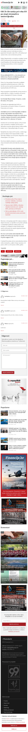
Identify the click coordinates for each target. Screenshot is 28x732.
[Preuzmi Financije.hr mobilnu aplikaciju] (19, 2)
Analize (3, 19)
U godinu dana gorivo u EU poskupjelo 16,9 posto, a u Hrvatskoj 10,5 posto (16, 284)
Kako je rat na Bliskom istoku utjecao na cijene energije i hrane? (18, 277)
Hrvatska (9, 251)
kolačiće (8, 718)
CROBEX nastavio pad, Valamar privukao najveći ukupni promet (17, 439)
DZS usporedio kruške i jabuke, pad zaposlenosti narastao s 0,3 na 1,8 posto (17, 271)
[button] (2, 24)
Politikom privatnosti (20, 722)
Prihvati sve (14, 725)
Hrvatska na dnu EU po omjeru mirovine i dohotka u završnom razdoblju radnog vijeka (13, 200)
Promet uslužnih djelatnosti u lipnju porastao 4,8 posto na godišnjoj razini (16, 264)
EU (2, 251)
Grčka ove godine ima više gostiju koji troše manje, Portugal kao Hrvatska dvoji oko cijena (18, 421)
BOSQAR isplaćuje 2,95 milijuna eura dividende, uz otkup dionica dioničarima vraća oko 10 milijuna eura (18, 430)
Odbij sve (14, 729)
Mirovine (17, 251)
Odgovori (2, 305)
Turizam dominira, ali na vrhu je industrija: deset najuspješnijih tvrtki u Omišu (17, 412)
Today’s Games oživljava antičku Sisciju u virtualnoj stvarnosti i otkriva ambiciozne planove (17, 447)
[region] (14, 723)
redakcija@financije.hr (12, 647)
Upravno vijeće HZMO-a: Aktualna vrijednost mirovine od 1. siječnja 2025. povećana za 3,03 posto (14, 207)
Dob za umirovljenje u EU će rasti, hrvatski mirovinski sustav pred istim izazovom (15, 213)
